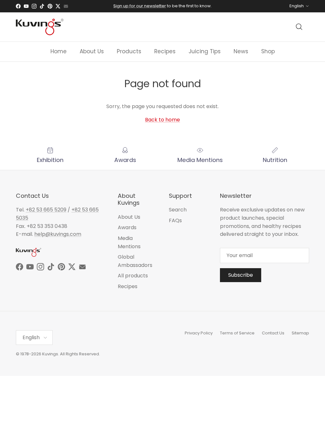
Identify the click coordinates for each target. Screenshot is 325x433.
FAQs (175, 220)
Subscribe (240, 275)
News (241, 51)
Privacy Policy (199, 333)
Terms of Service (237, 333)
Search (178, 209)
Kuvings (50, 354)
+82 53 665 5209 (46, 209)
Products (129, 51)
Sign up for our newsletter (139, 6)
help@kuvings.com (57, 234)
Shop (268, 51)
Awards (127, 227)
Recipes (165, 51)
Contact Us (273, 333)
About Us (92, 51)
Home (58, 51)
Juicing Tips (205, 51)
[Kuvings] (39, 27)
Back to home (162, 119)
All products (133, 275)
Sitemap (300, 333)
